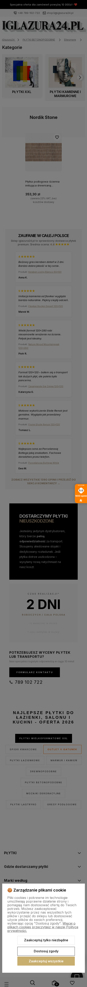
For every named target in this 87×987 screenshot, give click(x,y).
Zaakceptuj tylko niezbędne (46, 940)
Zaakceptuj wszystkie (46, 961)
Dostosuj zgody (46, 951)
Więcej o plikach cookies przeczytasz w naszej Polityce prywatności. (42, 927)
